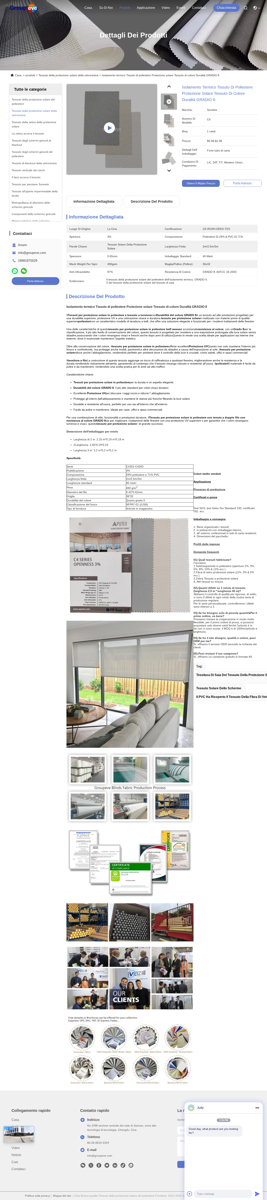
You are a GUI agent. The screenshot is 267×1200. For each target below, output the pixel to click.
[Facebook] (99, 1166)
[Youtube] (107, 1166)
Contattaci (199, 7)
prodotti (124, 7)
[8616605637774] (131, 1166)
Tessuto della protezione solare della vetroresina (68, 75)
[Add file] (189, 1193)
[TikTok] (123, 1166)
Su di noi (106, 7)
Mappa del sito (62, 1195)
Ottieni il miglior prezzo (201, 183)
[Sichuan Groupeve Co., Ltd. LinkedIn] (115, 1166)
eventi (181, 7)
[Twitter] (91, 1166)
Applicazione (146, 7)
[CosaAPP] (14, 271)
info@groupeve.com (32, 252)
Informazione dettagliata (93, 201)
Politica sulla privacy (37, 1195)
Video (166, 7)
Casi (15, 1162)
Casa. (88, 7)
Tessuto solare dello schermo (218, 688)
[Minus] (257, 1107)
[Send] (257, 1193)
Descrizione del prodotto (152, 201)
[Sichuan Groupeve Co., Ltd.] (24, 8)
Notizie (16, 1155)
